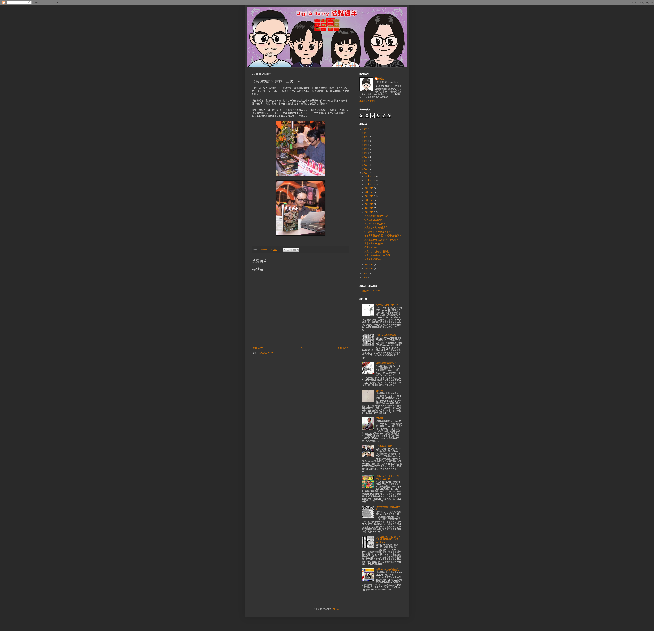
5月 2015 (369, 204)
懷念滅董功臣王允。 (373, 220)
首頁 (301, 348)
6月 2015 (369, 200)
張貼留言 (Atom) (266, 353)
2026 (365, 129)
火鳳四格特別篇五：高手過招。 (378, 255)
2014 (365, 273)
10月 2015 (370, 184)
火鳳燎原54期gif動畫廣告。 (377, 227)
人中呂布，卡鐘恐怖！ (374, 243)
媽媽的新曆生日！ (372, 247)
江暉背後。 (381, 418)
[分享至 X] (291, 250)
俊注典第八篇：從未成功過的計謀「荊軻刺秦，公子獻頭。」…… (388, 539)
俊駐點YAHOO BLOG (371, 291)
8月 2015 (369, 192)
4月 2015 (369, 208)
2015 (365, 173)
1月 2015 (369, 268)
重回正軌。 (381, 391)
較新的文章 (258, 348)
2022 (365, 145)
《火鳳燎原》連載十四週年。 (377, 216)
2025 (365, 133)
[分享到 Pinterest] (297, 250)
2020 (365, 153)
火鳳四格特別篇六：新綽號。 (377, 251)
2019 (365, 157)
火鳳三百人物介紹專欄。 (387, 335)
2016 (365, 169)
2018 (365, 161)
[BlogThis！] (288, 250)
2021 (365, 149)
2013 (365, 277)
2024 (365, 137)
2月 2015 (369, 264)
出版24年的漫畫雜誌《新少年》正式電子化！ (388, 477)
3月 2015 (369, 212)
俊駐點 (381, 79)
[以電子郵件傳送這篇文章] (284, 250)
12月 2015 (370, 176)
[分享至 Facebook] (294, 250)
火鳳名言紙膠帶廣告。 (374, 259)
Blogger (336, 609)
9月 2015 (369, 188)
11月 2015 (370, 180)
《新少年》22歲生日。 (374, 224)
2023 (365, 141)
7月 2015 (369, 196)
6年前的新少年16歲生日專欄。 (378, 232)
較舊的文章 (343, 348)
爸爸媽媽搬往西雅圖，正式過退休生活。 (382, 235)
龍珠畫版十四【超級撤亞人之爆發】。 (381, 240)
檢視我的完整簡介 (367, 101)
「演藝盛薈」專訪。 (385, 446)
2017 (365, 165)
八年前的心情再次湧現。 (387, 305)
